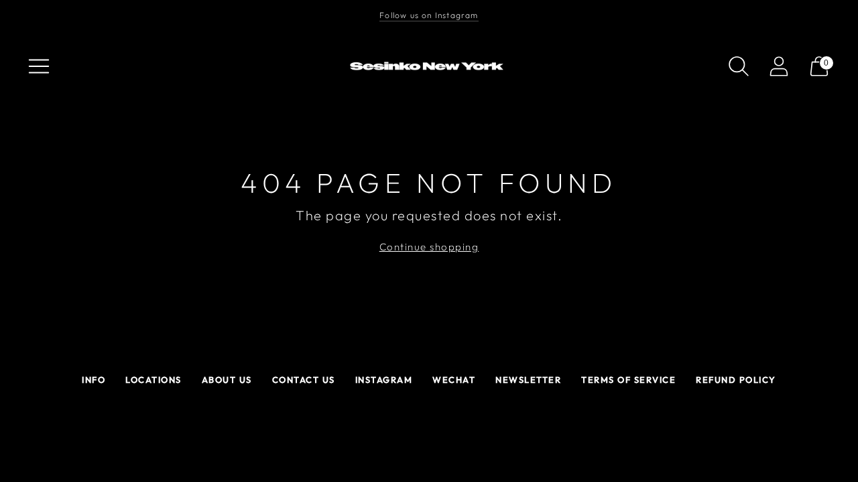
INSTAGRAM (384, 379)
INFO (93, 379)
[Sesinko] (429, 67)
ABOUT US (227, 379)
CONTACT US (303, 379)
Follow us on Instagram (428, 15)
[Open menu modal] (39, 66)
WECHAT (453, 379)
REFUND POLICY (736, 379)
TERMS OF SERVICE (628, 379)
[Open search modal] (738, 66)
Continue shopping (429, 246)
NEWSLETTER (528, 379)
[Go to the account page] (779, 66)
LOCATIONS (153, 379)
